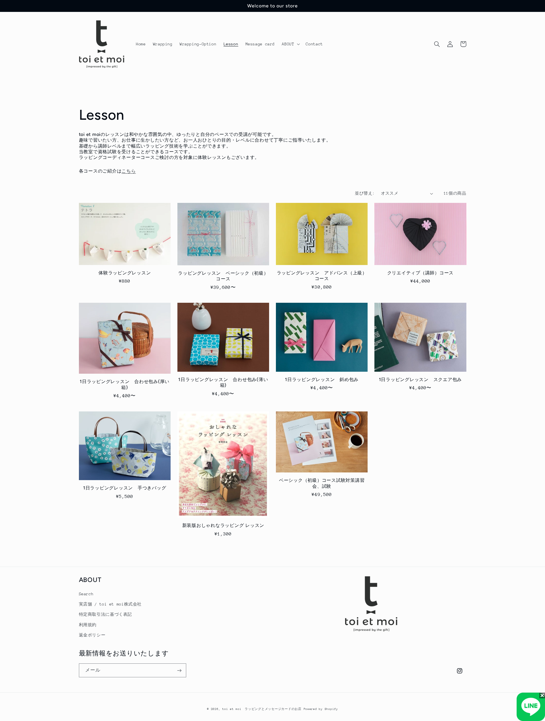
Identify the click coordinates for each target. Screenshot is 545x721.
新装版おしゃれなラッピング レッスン (225, 525)
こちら (128, 171)
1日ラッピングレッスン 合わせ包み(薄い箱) (223, 382)
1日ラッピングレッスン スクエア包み (420, 379)
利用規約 (88, 625)
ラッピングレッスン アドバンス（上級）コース (322, 275)
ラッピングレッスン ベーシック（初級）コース (223, 275)
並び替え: (365, 193)
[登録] (179, 670)
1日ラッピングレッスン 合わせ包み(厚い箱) (124, 384)
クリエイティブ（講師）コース (420, 273)
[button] (290, 44)
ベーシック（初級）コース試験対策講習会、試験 (322, 483)
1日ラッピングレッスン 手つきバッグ (124, 488)
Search (86, 594)
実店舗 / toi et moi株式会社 (110, 604)
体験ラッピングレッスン (124, 273)
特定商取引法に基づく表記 (105, 614)
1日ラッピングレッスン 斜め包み (322, 379)
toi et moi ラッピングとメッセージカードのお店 (261, 709)
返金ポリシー (92, 635)
